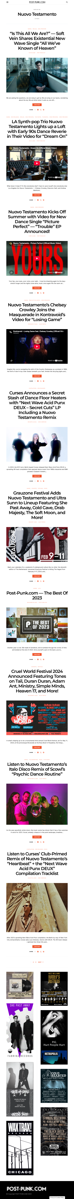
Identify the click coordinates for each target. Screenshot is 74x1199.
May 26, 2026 (32, 52)
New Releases (15, 117)
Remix (40, 759)
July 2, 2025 (32, 140)
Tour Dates (38, 117)
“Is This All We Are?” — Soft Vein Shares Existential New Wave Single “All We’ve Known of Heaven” (37, 41)
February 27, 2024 (32, 324)
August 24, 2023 (32, 878)
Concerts (34, 488)
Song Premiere (42, 28)
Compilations (32, 388)
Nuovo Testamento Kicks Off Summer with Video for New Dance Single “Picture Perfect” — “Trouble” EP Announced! (37, 221)
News (45, 488)
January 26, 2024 (32, 422)
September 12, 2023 (33, 778)
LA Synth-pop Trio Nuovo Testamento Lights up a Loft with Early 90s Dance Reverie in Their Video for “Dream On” (37, 129)
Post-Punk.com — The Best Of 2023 (37, 595)
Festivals (40, 488)
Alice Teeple (42, 324)
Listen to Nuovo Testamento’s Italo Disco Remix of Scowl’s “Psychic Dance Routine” (37, 769)
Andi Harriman (42, 422)
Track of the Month (34, 300)
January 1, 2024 (33, 522)
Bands (29, 28)
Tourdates (45, 117)
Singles (35, 28)
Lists (39, 588)
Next (40, 962)
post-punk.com (41, 52)
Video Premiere (53, 117)
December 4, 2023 (32, 695)
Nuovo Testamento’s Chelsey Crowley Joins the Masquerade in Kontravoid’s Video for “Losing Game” (37, 312)
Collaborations (33, 759)
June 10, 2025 (32, 236)
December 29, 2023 (32, 602)
